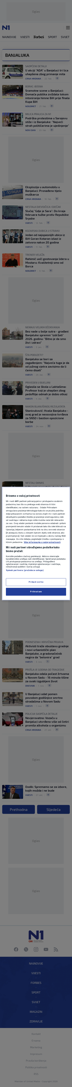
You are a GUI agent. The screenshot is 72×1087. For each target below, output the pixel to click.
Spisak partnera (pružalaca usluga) (25, 570)
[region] (36, 543)
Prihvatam (36, 591)
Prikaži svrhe (36, 582)
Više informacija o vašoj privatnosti (42, 542)
